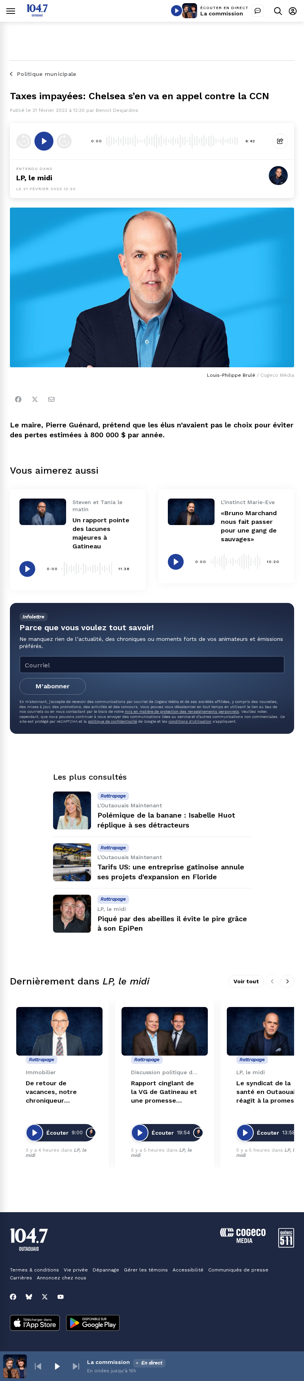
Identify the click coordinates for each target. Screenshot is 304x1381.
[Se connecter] (293, 11)
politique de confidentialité (112, 721)
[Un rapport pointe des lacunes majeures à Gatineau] (42, 512)
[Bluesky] (29, 1297)
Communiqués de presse (238, 1270)
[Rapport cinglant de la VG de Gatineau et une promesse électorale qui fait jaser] (165, 1031)
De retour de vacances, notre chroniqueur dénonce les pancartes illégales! (57, 1092)
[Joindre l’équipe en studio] (258, 11)
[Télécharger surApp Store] (35, 1323)
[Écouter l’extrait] (43, 141)
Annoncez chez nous (61, 1278)
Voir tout (246, 981)
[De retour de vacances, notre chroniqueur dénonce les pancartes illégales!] (59, 1031)
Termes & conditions (34, 1270)
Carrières (21, 1278)
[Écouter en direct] (176, 10)
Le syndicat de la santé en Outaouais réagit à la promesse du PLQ (269, 1092)
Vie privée (76, 1270)
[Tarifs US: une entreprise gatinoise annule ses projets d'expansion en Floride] (72, 862)
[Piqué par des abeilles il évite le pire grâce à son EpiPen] (72, 914)
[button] (38, 1366)
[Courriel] (51, 399)
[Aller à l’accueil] (37, 14)
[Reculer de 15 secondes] (23, 141)
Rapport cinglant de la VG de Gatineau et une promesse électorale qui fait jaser (164, 1092)
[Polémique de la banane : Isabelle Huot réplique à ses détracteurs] (72, 810)
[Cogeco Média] (243, 1241)
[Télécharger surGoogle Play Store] (93, 1323)
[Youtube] (60, 1297)
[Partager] (280, 141)
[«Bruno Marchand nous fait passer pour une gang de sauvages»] (191, 512)
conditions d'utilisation (190, 721)
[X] (45, 1297)
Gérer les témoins (146, 1270)
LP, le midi (34, 178)
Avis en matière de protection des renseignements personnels (182, 711)
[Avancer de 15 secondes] (64, 141)
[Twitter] (35, 399)
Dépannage (106, 1270)
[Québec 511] (286, 1245)
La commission (221, 13)
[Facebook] (18, 399)
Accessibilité (188, 1270)
